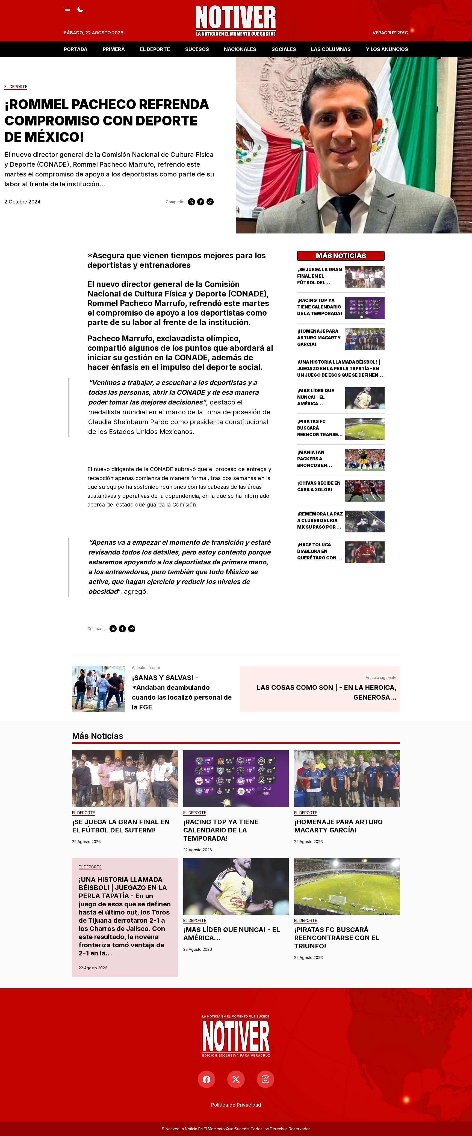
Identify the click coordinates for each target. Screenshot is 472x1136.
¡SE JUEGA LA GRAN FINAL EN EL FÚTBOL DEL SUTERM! (121, 826)
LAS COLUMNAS (331, 49)
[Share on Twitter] (191, 202)
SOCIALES (284, 49)
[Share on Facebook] (201, 202)
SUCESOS (197, 49)
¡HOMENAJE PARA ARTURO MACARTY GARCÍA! (319, 337)
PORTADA (75, 49)
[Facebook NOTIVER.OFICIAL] (206, 1079)
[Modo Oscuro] (80, 8)
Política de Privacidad (236, 1105)
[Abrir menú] (67, 8)
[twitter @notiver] (236, 1079)
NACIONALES (240, 49)
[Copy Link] (210, 202)
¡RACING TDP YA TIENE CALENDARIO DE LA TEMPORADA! (319, 307)
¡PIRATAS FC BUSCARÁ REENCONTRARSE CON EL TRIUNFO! (336, 938)
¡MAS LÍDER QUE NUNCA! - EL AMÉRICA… (315, 397)
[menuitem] (236, 1104)
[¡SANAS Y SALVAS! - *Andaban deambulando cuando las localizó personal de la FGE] (98, 689)
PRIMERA (114, 49)
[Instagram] (265, 1079)
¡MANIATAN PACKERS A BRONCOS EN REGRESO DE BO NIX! (315, 465)
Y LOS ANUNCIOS (387, 49)
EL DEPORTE (155, 49)
